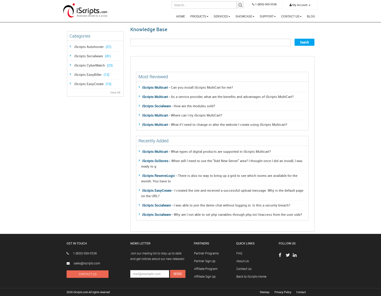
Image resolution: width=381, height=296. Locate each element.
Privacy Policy (283, 292)
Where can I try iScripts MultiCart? (182, 115)
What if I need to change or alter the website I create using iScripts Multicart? (214, 124)
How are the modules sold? (178, 106)
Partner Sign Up (204, 261)
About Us (242, 261)
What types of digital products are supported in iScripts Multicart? (206, 151)
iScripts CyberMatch (93, 65)
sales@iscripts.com (86, 263)
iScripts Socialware (92, 56)
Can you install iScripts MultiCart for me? (187, 87)
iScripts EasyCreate (92, 84)
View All (115, 92)
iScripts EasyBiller (91, 74)
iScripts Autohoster (92, 46)
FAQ (239, 253)
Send (177, 273)
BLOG (311, 16)
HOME (180, 16)
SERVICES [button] (221, 16)
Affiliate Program (205, 269)
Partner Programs (206, 253)
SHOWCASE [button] (243, 16)
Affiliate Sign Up (205, 276)
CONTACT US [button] (290, 16)
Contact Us (88, 274)
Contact (301, 292)
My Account (300, 5)
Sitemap (265, 292)
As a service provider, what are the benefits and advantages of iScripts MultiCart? (217, 96)
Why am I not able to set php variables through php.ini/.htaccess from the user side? (222, 214)
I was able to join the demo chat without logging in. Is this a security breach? (216, 205)
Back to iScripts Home (251, 276)
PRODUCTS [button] (198, 16)
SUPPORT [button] (267, 16)
